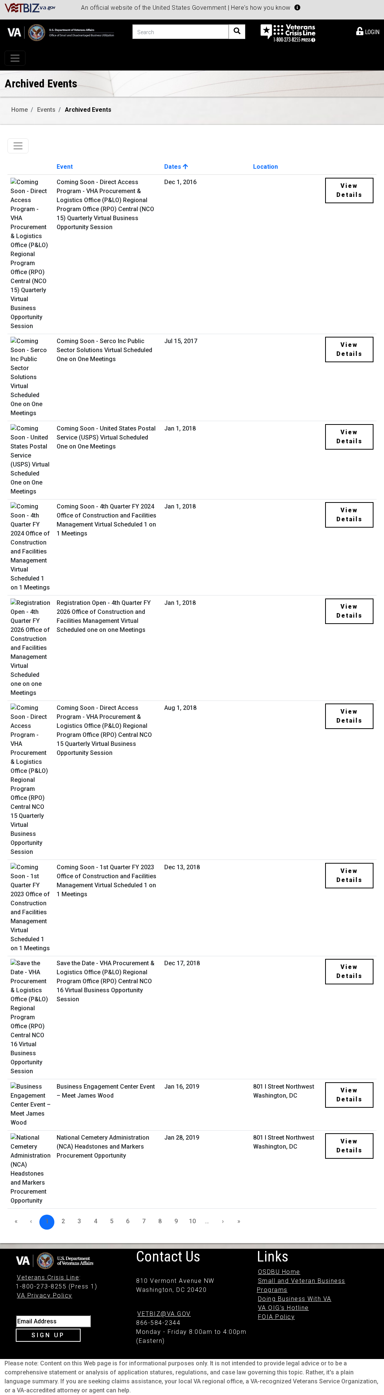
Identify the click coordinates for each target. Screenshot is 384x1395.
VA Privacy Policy (44, 1295)
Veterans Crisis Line (48, 1277)
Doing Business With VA (295, 1298)
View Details (349, 190)
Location (265, 166)
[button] (297, 7)
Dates (173, 166)
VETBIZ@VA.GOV (164, 1313)
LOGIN (371, 32)
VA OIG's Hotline (283, 1307)
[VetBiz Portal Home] (30, 7)
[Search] (237, 31)
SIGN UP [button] (48, 1335)
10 (192, 1221)
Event (65, 166)
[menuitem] (368, 30)
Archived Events (88, 109)
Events (46, 109)
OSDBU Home (279, 1271)
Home (19, 109)
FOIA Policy (276, 1316)
